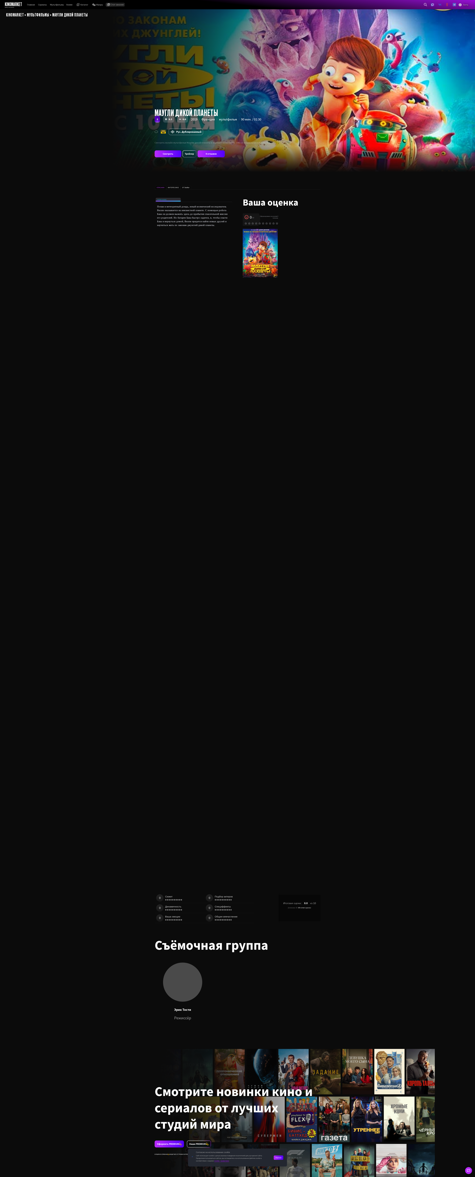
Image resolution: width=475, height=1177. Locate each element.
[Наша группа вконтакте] (440, 5)
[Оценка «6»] (263, 223)
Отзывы (186, 187)
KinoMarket (15, 14)
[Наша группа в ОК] (447, 5)
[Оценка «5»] (259, 223)
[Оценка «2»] (249, 223)
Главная (31, 4)
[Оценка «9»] (273, 223)
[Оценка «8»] (270, 223)
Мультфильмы (57, 4)
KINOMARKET (13, 4)
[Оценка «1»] (246, 223)
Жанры (99, 4)
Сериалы (42, 4)
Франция (208, 119)
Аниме (69, 4)
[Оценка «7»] (266, 223)
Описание (162, 199)
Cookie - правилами (221, 1161)
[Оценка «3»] (252, 223)
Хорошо (278, 1157)
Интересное (173, 187)
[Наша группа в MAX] (432, 5)
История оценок (304, 908)
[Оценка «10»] (277, 223)
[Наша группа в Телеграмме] (454, 5)
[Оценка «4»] (256, 223)
